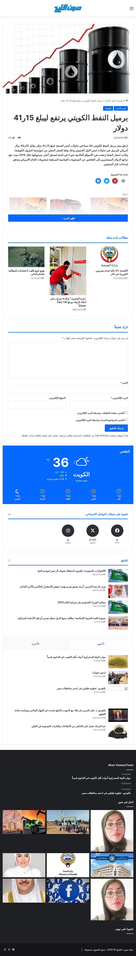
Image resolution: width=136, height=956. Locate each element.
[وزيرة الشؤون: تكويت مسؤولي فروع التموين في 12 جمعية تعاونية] (24, 865)
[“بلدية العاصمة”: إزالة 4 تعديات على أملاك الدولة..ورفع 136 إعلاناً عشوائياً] (68, 271)
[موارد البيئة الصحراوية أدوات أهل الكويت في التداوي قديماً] (118, 661)
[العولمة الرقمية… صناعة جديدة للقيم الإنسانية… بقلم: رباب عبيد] (112, 831)
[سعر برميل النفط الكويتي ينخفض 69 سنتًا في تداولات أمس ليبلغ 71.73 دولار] (68, 208)
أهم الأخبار (110, 100)
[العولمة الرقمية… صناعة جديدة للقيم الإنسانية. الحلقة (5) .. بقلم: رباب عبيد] (112, 899)
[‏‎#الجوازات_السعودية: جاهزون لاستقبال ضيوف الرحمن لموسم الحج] (118, 575)
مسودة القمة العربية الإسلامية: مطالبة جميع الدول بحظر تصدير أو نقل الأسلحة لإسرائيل (62, 618)
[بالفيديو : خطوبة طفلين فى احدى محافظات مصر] (118, 696)
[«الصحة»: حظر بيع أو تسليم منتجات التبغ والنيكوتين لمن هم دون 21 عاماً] (68, 865)
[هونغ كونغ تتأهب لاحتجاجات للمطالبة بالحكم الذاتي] (26, 257)
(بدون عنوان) (99, 672)
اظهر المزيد (69, 218)
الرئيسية (121, 100)
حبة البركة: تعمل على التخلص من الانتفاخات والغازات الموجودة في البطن (69, 726)
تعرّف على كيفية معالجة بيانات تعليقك (39, 435)
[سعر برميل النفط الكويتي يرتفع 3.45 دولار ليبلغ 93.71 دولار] (24, 822)
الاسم (124, 382)
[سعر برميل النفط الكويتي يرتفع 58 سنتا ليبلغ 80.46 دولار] (28, 208)
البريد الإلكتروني (119, 397)
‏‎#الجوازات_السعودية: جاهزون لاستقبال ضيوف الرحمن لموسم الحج (72, 570)
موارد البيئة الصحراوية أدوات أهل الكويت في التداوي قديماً (76, 656)
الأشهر (100, 643)
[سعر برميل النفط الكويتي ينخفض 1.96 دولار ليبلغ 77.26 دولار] (109, 208)
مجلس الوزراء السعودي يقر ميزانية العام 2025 (82, 602)
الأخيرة (35, 643)
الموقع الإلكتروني (57, 397)
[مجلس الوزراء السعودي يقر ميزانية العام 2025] (118, 607)
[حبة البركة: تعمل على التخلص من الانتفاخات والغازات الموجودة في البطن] (118, 731)
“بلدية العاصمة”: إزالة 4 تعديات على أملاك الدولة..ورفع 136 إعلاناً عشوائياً (68, 302)
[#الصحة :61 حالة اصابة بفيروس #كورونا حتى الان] (110, 257)
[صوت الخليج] (68, 8)
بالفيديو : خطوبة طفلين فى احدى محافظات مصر (81, 688)
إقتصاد (108, 108)
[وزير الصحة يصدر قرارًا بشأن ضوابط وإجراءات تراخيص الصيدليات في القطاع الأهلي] (24, 891)
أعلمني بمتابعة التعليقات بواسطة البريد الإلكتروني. (101, 412)
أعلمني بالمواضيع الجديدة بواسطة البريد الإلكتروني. (100, 420)
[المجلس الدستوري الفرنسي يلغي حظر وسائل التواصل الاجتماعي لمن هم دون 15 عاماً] (68, 891)
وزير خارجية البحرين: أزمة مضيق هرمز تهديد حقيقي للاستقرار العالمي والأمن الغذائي (63, 586)
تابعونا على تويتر (124, 929)
